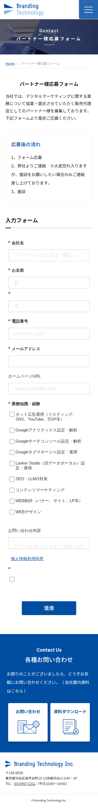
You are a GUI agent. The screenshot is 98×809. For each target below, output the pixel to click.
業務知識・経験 (24, 403)
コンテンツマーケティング (40, 490)
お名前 (16, 270)
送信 (49, 608)
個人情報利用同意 (27, 558)
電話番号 (18, 321)
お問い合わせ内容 (24, 530)
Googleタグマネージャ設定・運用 (46, 452)
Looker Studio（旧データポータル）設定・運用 (50, 465)
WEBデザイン (28, 511)
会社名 (16, 242)
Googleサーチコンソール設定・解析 (48, 441)
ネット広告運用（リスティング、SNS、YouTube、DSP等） (46, 416)
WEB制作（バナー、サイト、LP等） (49, 500)
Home (10, 63)
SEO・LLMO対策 (32, 478)
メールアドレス (24, 348)
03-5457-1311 (25, 783)
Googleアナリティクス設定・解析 (46, 430)
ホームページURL (24, 376)
